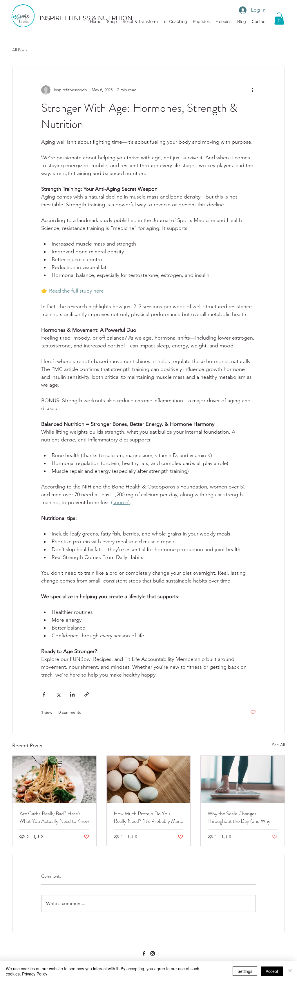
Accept (272, 971)
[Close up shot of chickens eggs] (149, 779)
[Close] (290, 971)
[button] (223, 21)
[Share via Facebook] (44, 694)
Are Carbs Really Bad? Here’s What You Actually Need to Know (54, 817)
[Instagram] (152, 953)
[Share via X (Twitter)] (58, 694)
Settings (245, 971)
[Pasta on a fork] (54, 779)
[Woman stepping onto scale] (243, 779)
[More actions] (252, 89)
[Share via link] (86, 694)
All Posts (20, 50)
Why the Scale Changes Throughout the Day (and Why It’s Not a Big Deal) (239, 817)
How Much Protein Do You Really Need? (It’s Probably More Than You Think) (148, 817)
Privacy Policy (34, 974)
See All (278, 744)
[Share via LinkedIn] (72, 694)
